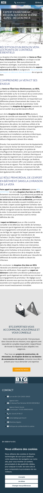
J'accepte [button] (21, 477)
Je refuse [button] (21, 481)
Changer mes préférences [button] (21, 485)
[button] (38, 2)
